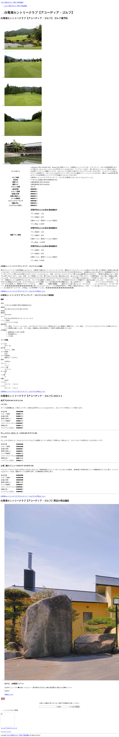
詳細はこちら (8, 694)
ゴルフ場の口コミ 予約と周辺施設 (12, 2)
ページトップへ (6, 731)
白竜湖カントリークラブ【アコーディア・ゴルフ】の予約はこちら (23, 291)
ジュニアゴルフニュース (9, 728)
